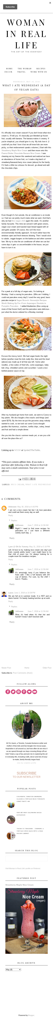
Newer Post (6, 668)
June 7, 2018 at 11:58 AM (38, 525)
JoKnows (19, 525)
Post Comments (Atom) (22, 673)
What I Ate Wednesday (38, 484)
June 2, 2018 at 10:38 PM (24, 593)
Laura (10, 593)
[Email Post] (19, 479)
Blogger (31, 1015)
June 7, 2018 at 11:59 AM (38, 569)
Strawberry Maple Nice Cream (14, 150)
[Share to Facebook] (31, 478)
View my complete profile (26, 763)
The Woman (25, 68)
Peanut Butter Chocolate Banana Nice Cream (21, 153)
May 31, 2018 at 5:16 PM (39, 547)
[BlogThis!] (26, 478)
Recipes (41, 68)
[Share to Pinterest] (34, 478)
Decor (8, 72)
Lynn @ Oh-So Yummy (18, 547)
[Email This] (23, 478)
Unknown (12, 507)
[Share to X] (29, 478)
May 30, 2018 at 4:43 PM (27, 507)
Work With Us (39, 72)
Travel (21, 72)
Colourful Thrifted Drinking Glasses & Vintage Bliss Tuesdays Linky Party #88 (31, 799)
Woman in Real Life (26, 33)
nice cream (17, 484)
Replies (14, 520)
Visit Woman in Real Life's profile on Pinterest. (23, 868)
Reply (10, 515)
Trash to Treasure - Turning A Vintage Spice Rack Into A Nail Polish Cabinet (30, 831)
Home (9, 68)
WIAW (17, 450)
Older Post (47, 668)
